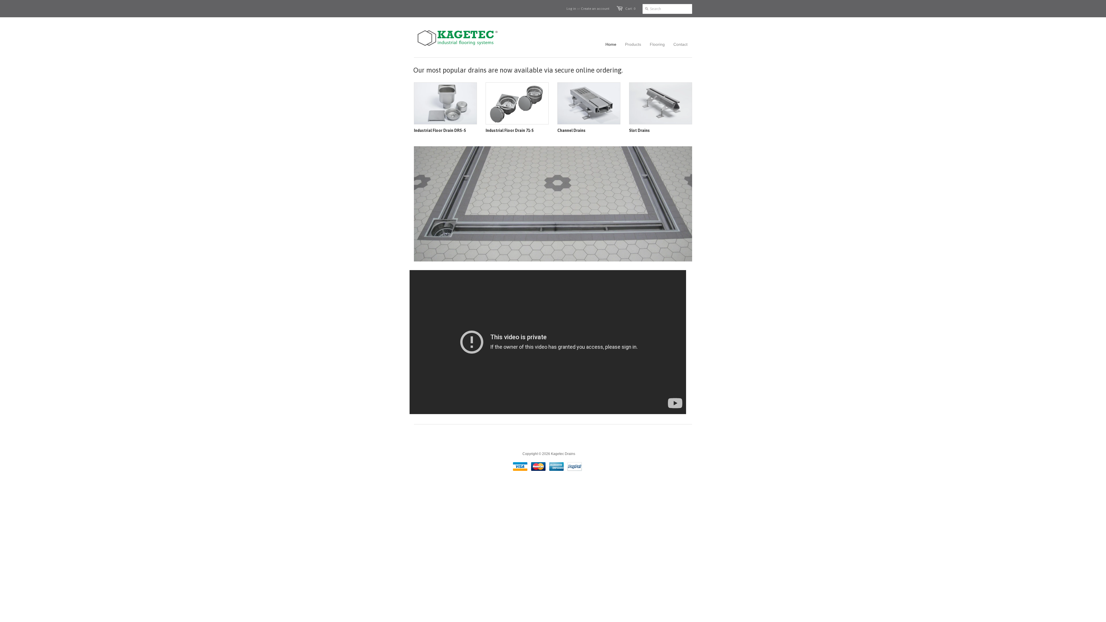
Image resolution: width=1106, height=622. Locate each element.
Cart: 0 (630, 9)
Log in (571, 9)
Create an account (595, 9)
